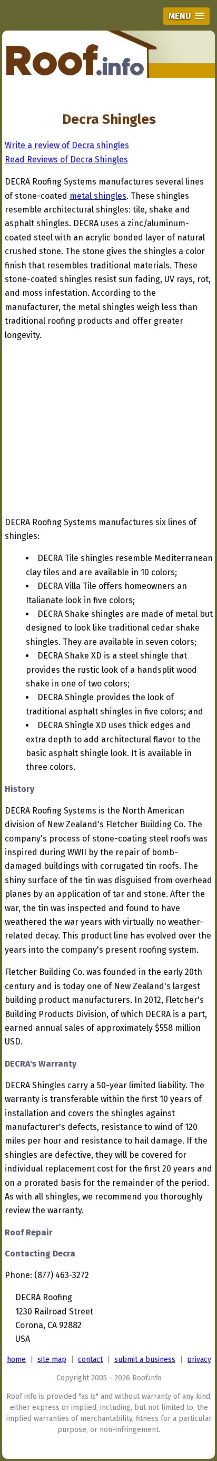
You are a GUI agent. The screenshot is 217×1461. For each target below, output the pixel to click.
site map (51, 1359)
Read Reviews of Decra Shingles (66, 159)
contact (90, 1359)
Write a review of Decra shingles (67, 145)
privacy (199, 1359)
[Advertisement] (93, 431)
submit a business (144, 1359)
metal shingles (98, 196)
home (16, 1359)
